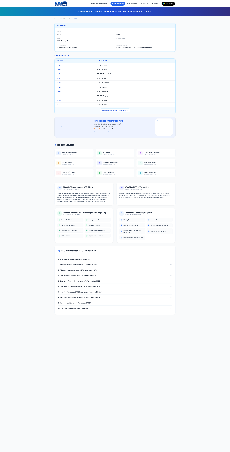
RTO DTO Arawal (102, 69)
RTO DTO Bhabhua (102, 91)
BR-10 (58, 96)
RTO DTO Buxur (101, 104)
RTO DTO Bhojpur (102, 100)
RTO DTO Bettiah (102, 87)
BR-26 (59, 74)
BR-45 (59, 91)
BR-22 (59, 87)
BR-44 (59, 104)
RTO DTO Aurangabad (104, 74)
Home (56, 19)
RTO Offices (63, 19)
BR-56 (59, 69)
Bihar (70, 19)
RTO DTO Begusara (103, 82)
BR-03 (59, 100)
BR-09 (59, 82)
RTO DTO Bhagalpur (103, 96)
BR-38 (59, 65)
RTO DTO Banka (102, 78)
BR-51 (58, 78)
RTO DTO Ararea (102, 65)
